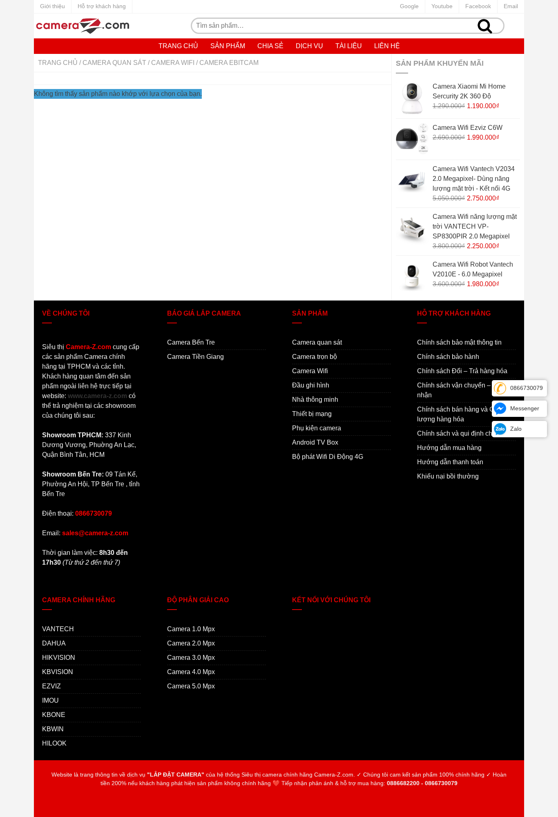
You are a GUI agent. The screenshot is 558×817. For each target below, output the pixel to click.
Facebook (478, 6)
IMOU (50, 700)
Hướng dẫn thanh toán (450, 462)
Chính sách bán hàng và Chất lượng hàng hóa (460, 414)
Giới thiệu (52, 6)
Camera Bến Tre (191, 342)
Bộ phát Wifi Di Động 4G (327, 456)
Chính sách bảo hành (448, 356)
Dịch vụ (309, 45)
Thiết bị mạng (312, 413)
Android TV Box (315, 442)
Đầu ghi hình (310, 385)
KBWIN (53, 729)
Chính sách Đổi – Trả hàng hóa (462, 370)
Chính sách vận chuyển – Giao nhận (461, 390)
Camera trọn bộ (314, 356)
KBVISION (57, 671)
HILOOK (54, 743)
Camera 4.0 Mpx (191, 671)
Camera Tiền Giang (195, 356)
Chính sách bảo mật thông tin (459, 342)
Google (409, 6)
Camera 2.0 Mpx (191, 643)
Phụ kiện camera (316, 428)
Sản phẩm (227, 45)
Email (511, 6)
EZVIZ (51, 686)
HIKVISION (58, 657)
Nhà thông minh (315, 399)
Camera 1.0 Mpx (191, 629)
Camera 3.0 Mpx (191, 657)
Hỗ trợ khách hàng (102, 6)
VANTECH (58, 629)
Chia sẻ (270, 45)
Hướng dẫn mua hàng (449, 447)
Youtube (442, 6)
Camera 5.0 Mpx (191, 686)
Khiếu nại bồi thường (448, 476)
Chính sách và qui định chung (460, 433)
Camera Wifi (172, 62)
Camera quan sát (114, 62)
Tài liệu (348, 45)
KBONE (53, 714)
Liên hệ (387, 45)
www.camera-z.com (97, 395)
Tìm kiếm (484, 26)
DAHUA (54, 643)
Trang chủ (178, 45)
